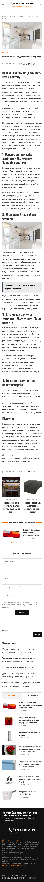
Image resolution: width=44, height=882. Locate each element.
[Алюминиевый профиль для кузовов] (9, 736)
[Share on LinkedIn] (24, 64)
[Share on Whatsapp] (26, 64)
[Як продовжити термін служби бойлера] (9, 795)
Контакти (32, 878)
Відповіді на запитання (13, 878)
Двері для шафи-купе (11, 840)
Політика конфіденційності (15, 875)
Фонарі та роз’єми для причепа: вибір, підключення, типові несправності (30, 705)
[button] (4, 535)
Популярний (32, 696)
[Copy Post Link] (31, 64)
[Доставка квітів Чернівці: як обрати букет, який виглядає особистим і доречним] (9, 750)
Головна (5, 16)
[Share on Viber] (34, 64)
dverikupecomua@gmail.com (13, 866)
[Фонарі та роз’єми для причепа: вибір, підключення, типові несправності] (11, 533)
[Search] (40, 4)
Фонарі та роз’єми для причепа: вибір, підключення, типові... (32, 532)
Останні (12, 696)
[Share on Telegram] (29, 64)
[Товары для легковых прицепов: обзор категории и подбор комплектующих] (9, 721)
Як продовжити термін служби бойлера (27, 792)
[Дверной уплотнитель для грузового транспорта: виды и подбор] (9, 780)
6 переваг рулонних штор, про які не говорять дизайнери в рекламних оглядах (30, 764)
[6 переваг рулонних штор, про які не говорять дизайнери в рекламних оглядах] (9, 765)
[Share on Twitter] (21, 64)
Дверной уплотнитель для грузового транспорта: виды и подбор (30, 779)
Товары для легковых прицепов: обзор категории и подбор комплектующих (30, 720)
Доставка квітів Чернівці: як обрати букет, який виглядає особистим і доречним (30, 749)
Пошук (5, 631)
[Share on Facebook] (19, 64)
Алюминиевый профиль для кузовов (18, 667)
